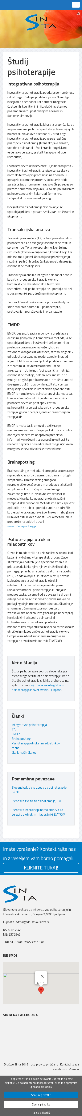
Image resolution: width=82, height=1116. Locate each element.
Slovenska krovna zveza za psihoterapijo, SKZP (39, 790)
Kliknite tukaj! (41, 867)
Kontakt (65, 1064)
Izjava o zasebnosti (65, 1066)
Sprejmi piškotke (41, 1095)
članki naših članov (24, 752)
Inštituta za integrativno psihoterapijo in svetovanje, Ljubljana (38, 687)
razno (16, 747)
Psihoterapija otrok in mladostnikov (36, 743)
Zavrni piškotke (41, 1104)
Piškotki (74, 1069)
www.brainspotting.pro (22, 526)
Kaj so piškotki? (41, 1113)
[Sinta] (41, 22)
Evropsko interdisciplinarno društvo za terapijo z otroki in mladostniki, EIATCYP (38, 812)
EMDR (16, 734)
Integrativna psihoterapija (29, 724)
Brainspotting (21, 738)
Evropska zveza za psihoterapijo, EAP (37, 801)
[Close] (42, 976)
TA (14, 729)
